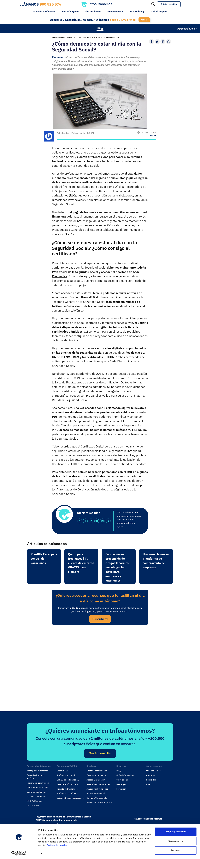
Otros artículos (186, 28)
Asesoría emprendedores (98, 784)
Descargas (121, 784)
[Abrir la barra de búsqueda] (153, 4)
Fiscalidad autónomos (37, 796)
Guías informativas (125, 775)
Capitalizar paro (158, 11)
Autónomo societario (66, 775)
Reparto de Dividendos (67, 789)
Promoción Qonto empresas (99, 802)
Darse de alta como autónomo (35, 777)
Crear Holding (136, 11)
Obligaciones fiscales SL (68, 779)
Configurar (174, 841)
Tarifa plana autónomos (37, 770)
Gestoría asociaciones (97, 770)
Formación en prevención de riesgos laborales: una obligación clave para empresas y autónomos (117, 567)
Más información (100, 753)
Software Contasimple (97, 798)
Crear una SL (62, 770)
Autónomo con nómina (67, 793)
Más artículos (11, 28)
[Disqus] (100, 667)
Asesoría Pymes (70, 11)
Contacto (150, 775)
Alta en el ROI (33, 805)
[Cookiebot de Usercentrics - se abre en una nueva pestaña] (19, 853)
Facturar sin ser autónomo (39, 783)
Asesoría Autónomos (44, 11)
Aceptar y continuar (175, 831)
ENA (148, 784)
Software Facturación (96, 793)
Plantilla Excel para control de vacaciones (44, 558)
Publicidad (151, 779)
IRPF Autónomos (34, 801)
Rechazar (175, 850)
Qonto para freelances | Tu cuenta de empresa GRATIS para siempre (81, 563)
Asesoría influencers (96, 779)
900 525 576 (50, 4)
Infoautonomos (58, 37)
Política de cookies (57, 845)
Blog (100, 28)
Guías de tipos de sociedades (70, 798)
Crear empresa (115, 11)
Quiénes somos (153, 770)
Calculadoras (122, 779)
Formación (121, 789)
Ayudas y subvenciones (97, 789)
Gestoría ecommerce (96, 775)
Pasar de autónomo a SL (67, 784)
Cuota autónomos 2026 (37, 787)
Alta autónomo (93, 11)
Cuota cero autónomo (37, 792)
